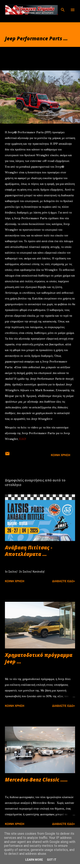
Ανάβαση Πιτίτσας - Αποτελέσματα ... (28, 550)
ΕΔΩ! (22, 439)
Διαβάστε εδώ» (63, 581)
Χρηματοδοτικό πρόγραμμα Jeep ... (38, 658)
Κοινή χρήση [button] (60, 455)
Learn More (34, 859)
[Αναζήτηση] (62, 7)
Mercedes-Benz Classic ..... (36, 779)
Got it (51, 859)
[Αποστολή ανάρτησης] (7, 455)
